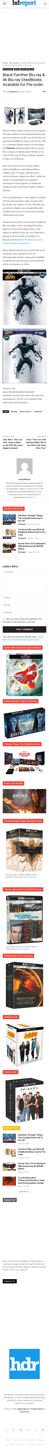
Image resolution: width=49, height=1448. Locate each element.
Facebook (24, 1412)
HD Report (22, 524)
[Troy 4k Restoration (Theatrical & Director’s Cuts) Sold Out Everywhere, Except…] (9, 1181)
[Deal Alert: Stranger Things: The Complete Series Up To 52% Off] (9, 518)
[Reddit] (28, 1430)
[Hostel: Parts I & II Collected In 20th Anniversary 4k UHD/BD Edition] (9, 546)
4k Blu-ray (7, 524)
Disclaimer (30, 1440)
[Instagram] (13, 1430)
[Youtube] (43, 1430)
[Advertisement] (24, 33)
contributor (13, 92)
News (17, 69)
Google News (31, 489)
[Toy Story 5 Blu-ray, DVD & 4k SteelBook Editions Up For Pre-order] (9, 532)
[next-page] (8, 557)
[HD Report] (24, 3)
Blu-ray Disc (15, 63)
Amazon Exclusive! (29, 877)
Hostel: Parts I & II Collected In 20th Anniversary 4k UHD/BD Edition (31, 546)
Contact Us (18, 1440)
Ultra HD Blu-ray (27, 69)
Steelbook (38, 411)
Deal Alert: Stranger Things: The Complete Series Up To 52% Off (30, 518)
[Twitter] (35, 1430)
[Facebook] (6, 1430)
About (8, 1440)
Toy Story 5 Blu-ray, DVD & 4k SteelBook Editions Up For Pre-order (32, 532)
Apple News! (23, 1409)
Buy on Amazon (23, 949)
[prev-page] (4, 557)
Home (5, 63)
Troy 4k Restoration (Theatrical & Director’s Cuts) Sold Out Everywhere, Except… (31, 1180)
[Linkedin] (21, 1430)
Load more (23, 1191)
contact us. (30, 497)
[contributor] (4, 91)
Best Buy (14, 411)
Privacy (40, 1440)
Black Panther (25, 411)
